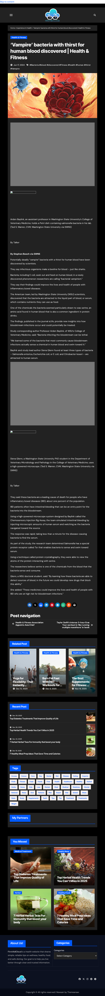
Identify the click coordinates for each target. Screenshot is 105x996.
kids (30, 787)
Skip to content (7, 1)
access (14, 776)
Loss (38, 787)
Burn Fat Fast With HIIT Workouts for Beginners (51, 683)
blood (43, 65)
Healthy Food (64, 893)
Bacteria (35, 65)
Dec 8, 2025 (51, 688)
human (80, 65)
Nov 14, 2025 (81, 688)
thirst (88, 65)
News (24, 793)
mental (86, 787)
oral (32, 793)
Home (12, 28)
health (72, 65)
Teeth (45, 798)
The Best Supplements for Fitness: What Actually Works (81, 685)
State (13, 798)
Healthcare (68, 782)
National (14, 793)
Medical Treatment (23, 851)
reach (58, 793)
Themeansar (73, 992)
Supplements (33, 798)
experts (85, 776)
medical (65, 787)
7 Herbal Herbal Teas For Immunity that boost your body (35, 742)
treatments (82, 798)
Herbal (89, 782)
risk (66, 793)
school (75, 793)
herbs (13, 787)
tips (53, 798)
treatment (70, 798)
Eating (75, 776)
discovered (53, 65)
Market (47, 787)
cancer (24, 776)
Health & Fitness (19, 37)
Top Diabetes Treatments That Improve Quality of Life (34, 718)
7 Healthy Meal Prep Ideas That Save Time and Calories (35, 753)
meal (56, 787)
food (31, 782)
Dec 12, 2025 (22, 688)
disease (66, 776)
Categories (59, 950)
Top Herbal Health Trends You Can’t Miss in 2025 (32, 730)
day (40, 776)
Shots (84, 793)
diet (57, 776)
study (22, 798)
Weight (14, 804)
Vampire (16, 68)
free (48, 782)
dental (48, 776)
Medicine (76, 787)
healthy (79, 782)
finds (13, 782)
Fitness (64, 65)
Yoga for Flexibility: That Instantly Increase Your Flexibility (23, 685)
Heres (22, 787)
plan (50, 793)
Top (60, 798)
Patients (41, 793)
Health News (63, 851)
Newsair (60, 992)
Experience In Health (24, 28)
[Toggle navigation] (11, 15)
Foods (40, 782)
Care (33, 776)
